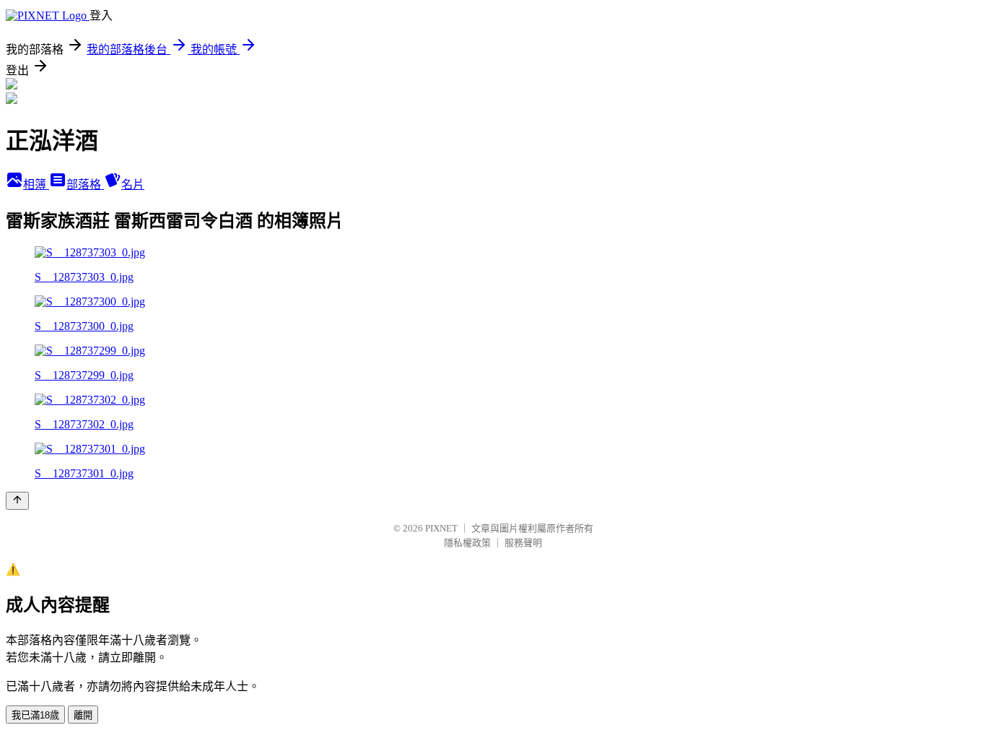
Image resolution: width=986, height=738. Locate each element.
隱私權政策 (467, 542)
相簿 (36, 184)
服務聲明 (523, 542)
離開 (83, 715)
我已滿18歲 (35, 715)
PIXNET (441, 528)
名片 (132, 184)
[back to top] (17, 501)
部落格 (85, 184)
